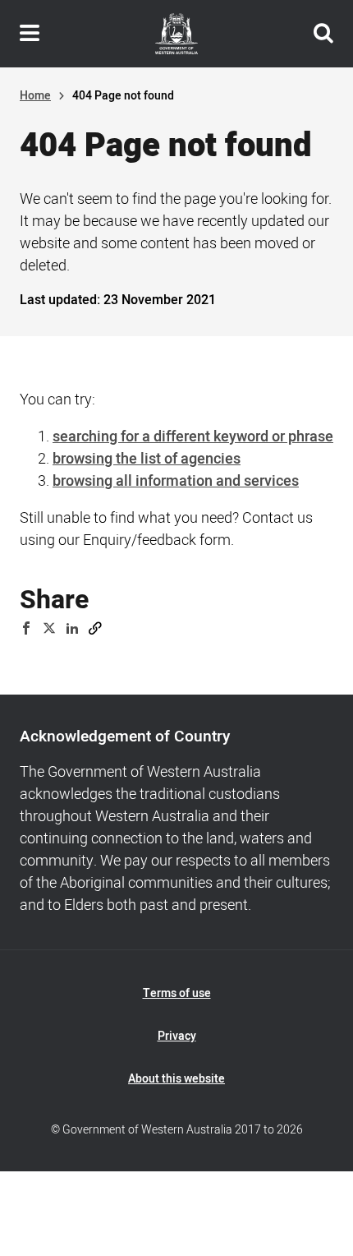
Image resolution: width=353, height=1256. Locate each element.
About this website (176, 1078)
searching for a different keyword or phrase (193, 437)
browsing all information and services (176, 481)
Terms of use (177, 993)
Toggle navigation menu (29, 34)
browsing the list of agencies (147, 459)
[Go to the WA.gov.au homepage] (176, 34)
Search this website (323, 34)
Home (35, 95)
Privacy (177, 1036)
